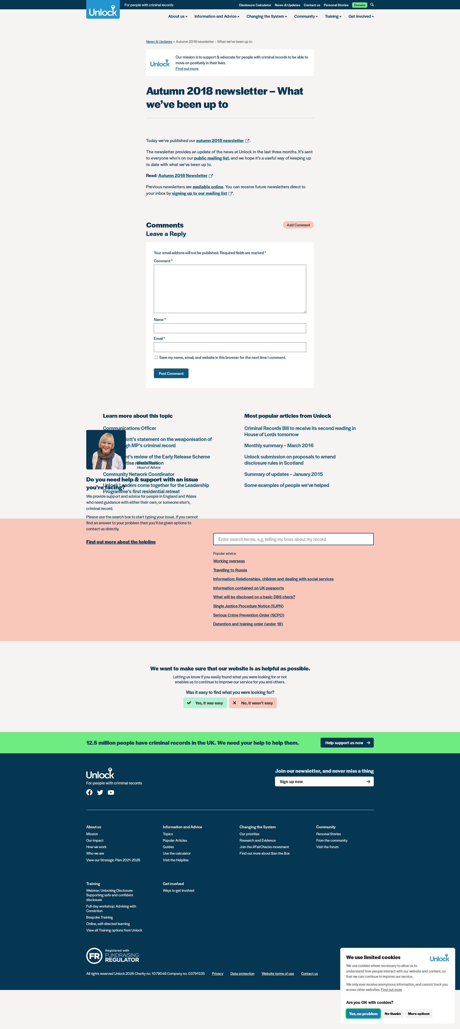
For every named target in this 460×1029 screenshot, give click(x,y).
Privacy (217, 973)
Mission (92, 833)
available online (208, 186)
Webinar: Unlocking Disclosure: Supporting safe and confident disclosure (109, 895)
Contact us (312, 4)
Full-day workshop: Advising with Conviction (111, 908)
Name (160, 319)
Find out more (187, 68)
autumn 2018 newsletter (220, 140)
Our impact (95, 840)
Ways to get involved (178, 890)
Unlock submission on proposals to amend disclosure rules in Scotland (290, 459)
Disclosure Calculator (255, 4)
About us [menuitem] (176, 16)
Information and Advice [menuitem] (215, 16)
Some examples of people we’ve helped (286, 484)
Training (93, 883)
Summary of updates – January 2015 (283, 473)
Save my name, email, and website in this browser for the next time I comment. (222, 357)
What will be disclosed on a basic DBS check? (254, 597)
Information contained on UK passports (248, 588)
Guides (168, 846)
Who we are (95, 853)
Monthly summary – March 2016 (279, 445)
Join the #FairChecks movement (264, 846)
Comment (163, 260)
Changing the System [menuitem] (265, 16)
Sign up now (291, 781)
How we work (96, 846)
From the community (331, 840)
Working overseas (229, 561)
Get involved (173, 883)
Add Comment (298, 224)
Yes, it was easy (209, 703)
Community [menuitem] (304, 16)
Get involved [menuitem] (360, 16)
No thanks (393, 1013)
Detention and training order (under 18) (248, 624)
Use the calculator (177, 853)
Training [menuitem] (332, 16)
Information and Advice (182, 826)
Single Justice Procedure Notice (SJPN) (248, 606)
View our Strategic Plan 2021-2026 (113, 859)
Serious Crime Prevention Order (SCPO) (248, 615)
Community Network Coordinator (138, 473)
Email (159, 338)
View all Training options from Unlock (114, 929)
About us (93, 826)
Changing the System (258, 826)
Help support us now (344, 742)
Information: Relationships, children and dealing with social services (273, 579)
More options (419, 1013)
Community (326, 826)
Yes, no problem (363, 1013)
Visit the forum (327, 846)
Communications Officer (129, 427)
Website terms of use (278, 973)
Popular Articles (175, 840)
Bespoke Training (99, 917)
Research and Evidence (258, 840)
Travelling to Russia (230, 570)
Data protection (242, 973)
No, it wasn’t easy (257, 703)
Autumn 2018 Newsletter (182, 175)
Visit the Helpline (176, 859)
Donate (359, 4)
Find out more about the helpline (121, 542)
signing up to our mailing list (199, 193)
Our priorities (249, 833)
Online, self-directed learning (108, 923)
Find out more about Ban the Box (265, 853)
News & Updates (287, 4)
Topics (168, 833)
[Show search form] (372, 4)
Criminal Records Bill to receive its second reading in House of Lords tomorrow (300, 431)
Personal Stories (336, 4)
